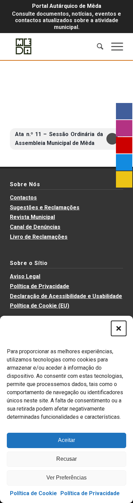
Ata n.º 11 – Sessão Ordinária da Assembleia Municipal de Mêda (59, 138)
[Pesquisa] (96, 46)
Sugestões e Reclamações (44, 207)
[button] (118, 328)
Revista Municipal (32, 217)
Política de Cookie (33, 493)
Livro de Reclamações (39, 237)
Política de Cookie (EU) (39, 305)
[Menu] (113, 46)
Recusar (66, 459)
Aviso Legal (25, 276)
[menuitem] (96, 46)
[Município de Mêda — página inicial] (55, 46)
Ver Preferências (66, 477)
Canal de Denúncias (35, 227)
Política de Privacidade (90, 493)
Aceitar (66, 440)
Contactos (23, 197)
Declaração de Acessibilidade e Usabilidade (66, 296)
